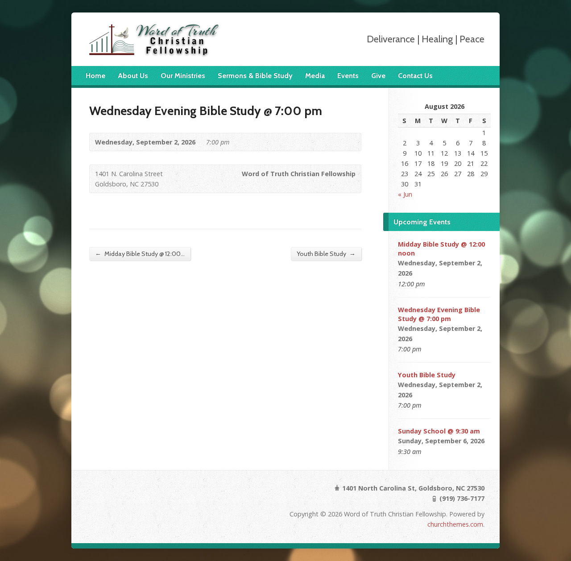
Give (378, 75)
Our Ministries (183, 75)
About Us (133, 75)
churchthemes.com (455, 524)
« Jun (405, 194)
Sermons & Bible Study (255, 75)
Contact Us (415, 75)
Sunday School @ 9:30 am (439, 431)
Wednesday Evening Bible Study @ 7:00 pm (439, 314)
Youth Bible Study (326, 253)
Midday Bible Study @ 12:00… (140, 253)
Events (348, 75)
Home (95, 75)
